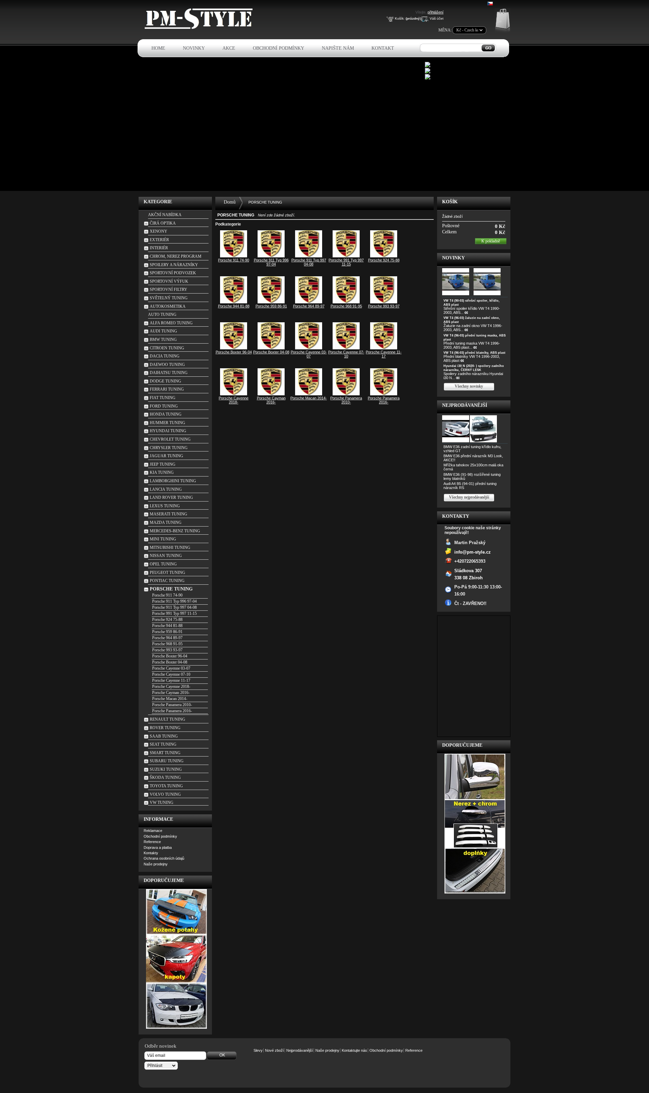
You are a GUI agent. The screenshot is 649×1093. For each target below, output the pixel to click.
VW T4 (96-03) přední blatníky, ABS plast (474, 352)
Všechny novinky (469, 386)
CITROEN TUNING (167, 348)
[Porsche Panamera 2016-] (383, 394)
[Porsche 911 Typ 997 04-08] (308, 256)
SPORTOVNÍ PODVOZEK (173, 273)
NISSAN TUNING (166, 555)
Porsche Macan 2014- (169, 698)
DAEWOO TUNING (167, 364)
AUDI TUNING (163, 331)
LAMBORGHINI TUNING (173, 481)
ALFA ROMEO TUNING (171, 323)
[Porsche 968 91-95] (346, 302)
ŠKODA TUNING (165, 777)
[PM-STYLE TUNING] (200, 28)
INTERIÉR (159, 248)
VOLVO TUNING (165, 794)
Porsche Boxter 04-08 (169, 662)
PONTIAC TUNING (167, 580)
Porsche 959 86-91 (167, 631)
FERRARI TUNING (167, 389)
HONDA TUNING (166, 414)
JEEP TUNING (162, 464)
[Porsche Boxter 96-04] (233, 348)
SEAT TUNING (163, 744)
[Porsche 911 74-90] (233, 256)
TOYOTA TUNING (166, 786)
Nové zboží (274, 1050)
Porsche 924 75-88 (167, 619)
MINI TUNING (163, 539)
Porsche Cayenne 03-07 (171, 668)
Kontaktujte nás (354, 1050)
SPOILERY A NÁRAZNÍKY (174, 264)
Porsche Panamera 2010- (172, 704)
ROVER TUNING (165, 727)
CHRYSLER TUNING (169, 447)
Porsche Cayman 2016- (171, 692)
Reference (152, 842)
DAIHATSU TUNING (169, 372)
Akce (228, 48)
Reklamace (153, 831)
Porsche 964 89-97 (167, 637)
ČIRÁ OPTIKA (163, 223)
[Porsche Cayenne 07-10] (346, 348)
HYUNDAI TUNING (168, 430)
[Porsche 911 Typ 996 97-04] (271, 256)
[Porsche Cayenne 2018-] (233, 394)
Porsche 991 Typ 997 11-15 (174, 613)
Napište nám (338, 48)
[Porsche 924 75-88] (383, 256)
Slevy (258, 1050)
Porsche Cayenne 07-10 (171, 674)
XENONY (158, 231)
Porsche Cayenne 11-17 (171, 680)
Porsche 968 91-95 (167, 644)
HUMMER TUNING (167, 422)
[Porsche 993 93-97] (383, 302)
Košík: (400, 18)
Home (158, 48)
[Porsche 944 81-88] (233, 302)
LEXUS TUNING (165, 506)
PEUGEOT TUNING (167, 572)
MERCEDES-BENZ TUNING (175, 531)
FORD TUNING (164, 406)
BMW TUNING (163, 339)
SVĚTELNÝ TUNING (169, 298)
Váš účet (436, 18)
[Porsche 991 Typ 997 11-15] (346, 256)
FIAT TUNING (162, 397)
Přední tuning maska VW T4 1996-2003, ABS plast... (471, 345)
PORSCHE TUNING (171, 588)
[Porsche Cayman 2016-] (271, 394)
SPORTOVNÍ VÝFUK (169, 281)
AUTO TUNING (162, 314)
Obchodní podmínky (278, 48)
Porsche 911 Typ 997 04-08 (174, 607)
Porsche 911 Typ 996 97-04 (174, 601)
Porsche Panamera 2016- (172, 710)
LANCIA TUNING (166, 489)
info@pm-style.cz (472, 552)
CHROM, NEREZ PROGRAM (175, 256)
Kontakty (151, 853)
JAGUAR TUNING (166, 456)
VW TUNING (161, 802)
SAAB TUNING (164, 736)
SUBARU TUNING (167, 761)
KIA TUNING (162, 472)
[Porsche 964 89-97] (308, 302)
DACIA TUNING (164, 356)
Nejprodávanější (464, 405)
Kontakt (382, 48)
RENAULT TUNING (167, 719)
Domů (230, 202)
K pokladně (490, 241)
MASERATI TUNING (168, 514)
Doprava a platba (158, 847)
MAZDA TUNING (166, 522)
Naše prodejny (156, 864)
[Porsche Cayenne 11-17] (383, 348)
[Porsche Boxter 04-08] (271, 348)
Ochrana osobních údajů (164, 858)
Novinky (194, 48)
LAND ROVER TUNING (171, 497)
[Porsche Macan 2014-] (308, 394)
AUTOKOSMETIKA (168, 306)
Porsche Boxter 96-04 (169, 656)
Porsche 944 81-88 (167, 625)
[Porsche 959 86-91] (271, 302)
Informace (158, 819)
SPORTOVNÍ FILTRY (168, 289)
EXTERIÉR (159, 239)
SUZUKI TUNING (166, 769)
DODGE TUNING (165, 381)
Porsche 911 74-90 (167, 595)
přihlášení (435, 12)
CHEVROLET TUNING (170, 439)
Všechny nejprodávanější (469, 497)
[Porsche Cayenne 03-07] (308, 348)
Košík (450, 201)
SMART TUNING (165, 752)
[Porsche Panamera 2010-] (346, 394)
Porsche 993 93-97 (167, 650)
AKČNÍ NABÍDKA (165, 214)
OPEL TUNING (163, 564)
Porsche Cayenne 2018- (171, 686)
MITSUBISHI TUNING (170, 547)
